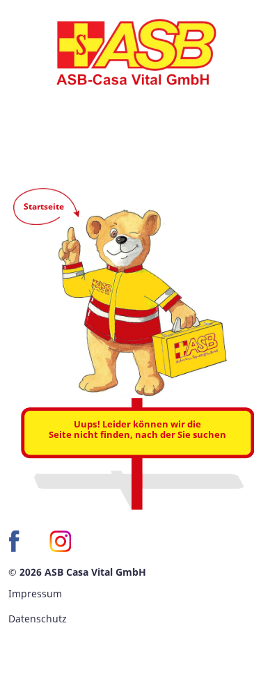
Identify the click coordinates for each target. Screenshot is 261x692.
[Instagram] (60, 541)
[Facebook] (19, 541)
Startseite (44, 206)
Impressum (35, 593)
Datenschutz (37, 618)
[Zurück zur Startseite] (130, 52)
